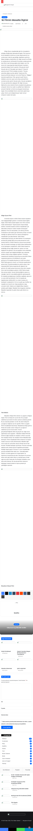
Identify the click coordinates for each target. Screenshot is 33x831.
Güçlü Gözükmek (6, 651)
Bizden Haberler (6, 753)
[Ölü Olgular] (6, 805)
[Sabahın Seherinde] (8, 663)
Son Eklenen (6, 770)
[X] (6, 593)
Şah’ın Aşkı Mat (21, 668)
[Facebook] (2, 593)
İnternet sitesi (4, 715)
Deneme (16, 624)
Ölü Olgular (14, 802)
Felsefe (4, 748)
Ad (2, 701)
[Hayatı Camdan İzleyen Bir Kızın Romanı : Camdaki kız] (24, 646)
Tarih (3, 751)
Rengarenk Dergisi (27, 820)
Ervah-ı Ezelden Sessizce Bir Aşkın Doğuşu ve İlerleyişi (20, 775)
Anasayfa (4, 13)
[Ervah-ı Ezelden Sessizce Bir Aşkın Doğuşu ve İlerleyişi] (6, 777)
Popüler (17, 770)
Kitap (3, 743)
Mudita (11, 23)
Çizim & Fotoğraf (6, 761)
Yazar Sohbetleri (6, 758)
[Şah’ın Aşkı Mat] (24, 663)
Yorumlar (27, 770)
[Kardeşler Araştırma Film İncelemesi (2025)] (6, 784)
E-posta (3, 708)
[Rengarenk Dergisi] (9, 5)
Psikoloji (4, 763)
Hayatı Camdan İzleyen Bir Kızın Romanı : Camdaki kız (23, 653)
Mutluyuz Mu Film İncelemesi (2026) (21, 795)
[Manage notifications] (29, 827)
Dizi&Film (4, 746)
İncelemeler (5, 741)
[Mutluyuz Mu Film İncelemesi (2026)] (6, 798)
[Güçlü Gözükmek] (8, 646)
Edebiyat (10, 13)
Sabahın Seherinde (6, 668)
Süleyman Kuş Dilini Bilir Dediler (16, 628)
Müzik (3, 756)
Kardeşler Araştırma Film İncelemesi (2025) (18, 782)
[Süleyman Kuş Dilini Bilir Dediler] (6, 791)
